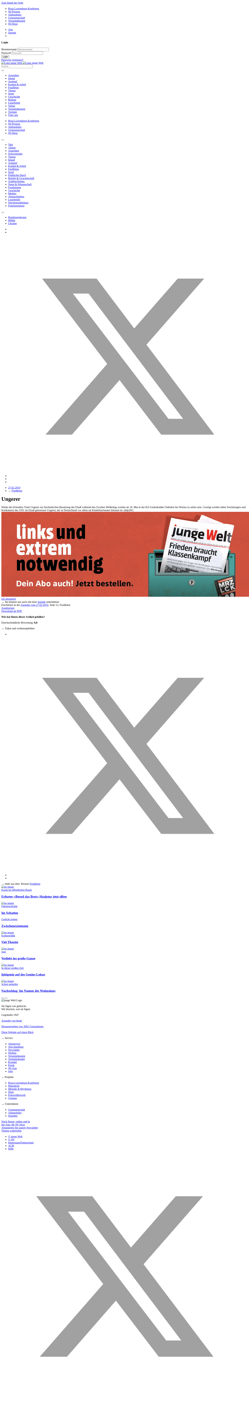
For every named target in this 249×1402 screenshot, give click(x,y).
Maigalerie (13, 1085)
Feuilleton (13, 87)
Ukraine (12, 223)
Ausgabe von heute (11, 1020)
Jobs (10, 1071)
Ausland (12, 81)
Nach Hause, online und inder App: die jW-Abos (15, 1123)
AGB (11, 1145)
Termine (12, 112)
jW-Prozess (14, 11)
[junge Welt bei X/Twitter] (124, 1399)
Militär (11, 220)
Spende (12, 32)
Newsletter (14, 1049)
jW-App (12, 1068)
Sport (11, 93)
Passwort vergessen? (12, 59)
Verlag (11, 105)
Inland (11, 78)
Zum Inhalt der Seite (12, 2)
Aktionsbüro (15, 14)
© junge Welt (15, 1136)
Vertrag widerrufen (11, 1130)
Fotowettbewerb (17, 1095)
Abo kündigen (16, 1046)
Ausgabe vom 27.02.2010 (34, 605)
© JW (11, 1139)
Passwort (6, 52)
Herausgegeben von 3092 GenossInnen (22, 1026)
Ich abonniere (8, 598)
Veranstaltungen (16, 20)
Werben (12, 1053)
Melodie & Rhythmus (19, 1089)
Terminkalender (16, 1059)
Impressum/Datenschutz (21, 1142)
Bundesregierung (17, 217)
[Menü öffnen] (2, 70)
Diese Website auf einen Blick (17, 1032)
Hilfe (11, 1148)
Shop (11, 1092)
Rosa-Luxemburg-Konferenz (23, 8)
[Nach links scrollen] (2, 139)
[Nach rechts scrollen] (2, 212)
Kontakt (12, 1062)
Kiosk (11, 1065)
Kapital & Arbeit (17, 84)
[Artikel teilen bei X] (128, 475)
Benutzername (9, 49)
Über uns (13, 115)
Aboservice (14, 1043)
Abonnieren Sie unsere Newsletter (19, 1127)
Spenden (12, 1115)
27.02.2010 (14, 487)
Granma (12, 1098)
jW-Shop (13, 23)
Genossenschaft (16, 17)
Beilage (12, 99)
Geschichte (14, 96)
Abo (10, 29)
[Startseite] (22, 62)
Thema (12, 90)
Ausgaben (13, 75)
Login (5, 56)
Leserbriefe (14, 102)
